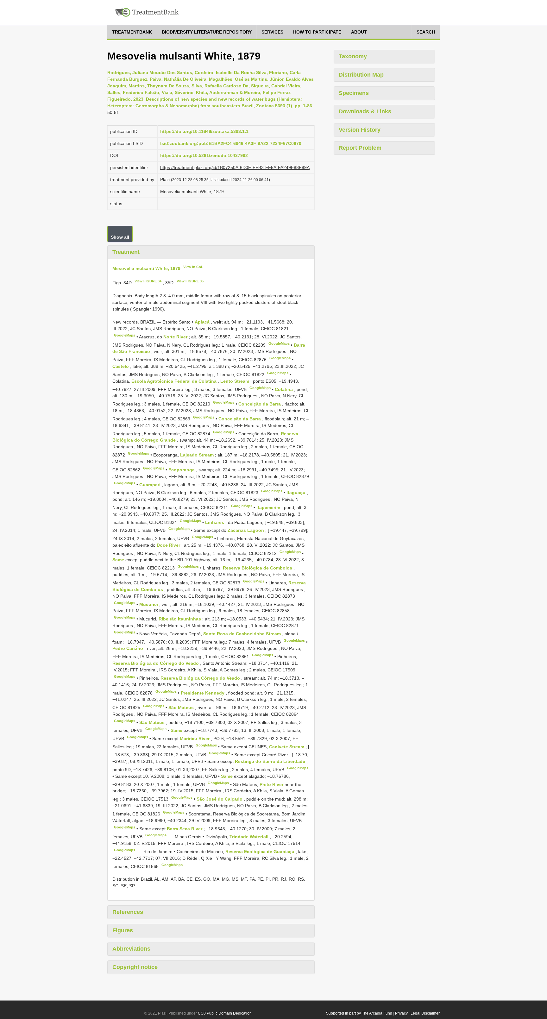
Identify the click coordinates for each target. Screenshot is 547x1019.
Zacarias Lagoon (246, 530)
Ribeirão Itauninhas (180, 618)
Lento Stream (235, 381)
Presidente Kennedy (203, 692)
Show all (120, 237)
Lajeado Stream (197, 454)
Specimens (354, 93)
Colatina (284, 389)
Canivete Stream (287, 746)
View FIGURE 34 (148, 281)
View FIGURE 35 (190, 281)
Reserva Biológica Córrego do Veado (200, 678)
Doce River (169, 545)
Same (118, 559)
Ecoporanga (182, 469)
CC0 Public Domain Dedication (225, 1013)
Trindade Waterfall (249, 836)
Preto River (272, 784)
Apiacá (203, 321)
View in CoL (193, 267)
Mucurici (149, 604)
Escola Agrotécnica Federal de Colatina (174, 381)
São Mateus (181, 707)
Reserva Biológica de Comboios (258, 567)
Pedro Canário (128, 648)
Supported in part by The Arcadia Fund (359, 1013)
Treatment (126, 252)
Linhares (215, 522)
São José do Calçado (220, 799)
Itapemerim (268, 507)
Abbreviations (131, 949)
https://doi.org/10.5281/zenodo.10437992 (204, 155)
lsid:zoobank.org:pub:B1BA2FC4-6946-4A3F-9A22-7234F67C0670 (230, 143)
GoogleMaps (124, 335)
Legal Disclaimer (425, 1013)
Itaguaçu (296, 492)
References (127, 912)
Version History (359, 130)
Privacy (401, 1013)
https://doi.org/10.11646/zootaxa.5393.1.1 (204, 131)
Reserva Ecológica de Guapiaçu (260, 851)
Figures (122, 930)
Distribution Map (361, 75)
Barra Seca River (185, 828)
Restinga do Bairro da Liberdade (270, 761)
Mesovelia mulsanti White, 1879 (146, 268)
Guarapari (150, 484)
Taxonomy (353, 56)
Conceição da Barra (260, 403)
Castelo (121, 366)
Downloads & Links (365, 111)
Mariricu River (195, 738)
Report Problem (360, 148)
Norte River (176, 336)
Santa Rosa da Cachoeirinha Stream (242, 633)
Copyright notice (135, 967)
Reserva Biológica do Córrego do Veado (156, 663)
